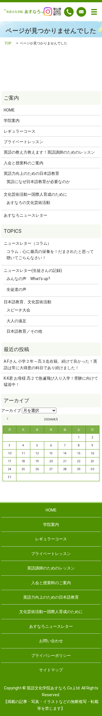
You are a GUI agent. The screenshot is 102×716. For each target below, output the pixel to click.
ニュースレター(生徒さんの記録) (33, 270)
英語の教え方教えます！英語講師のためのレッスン (49, 152)
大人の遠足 (16, 321)
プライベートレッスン (23, 141)
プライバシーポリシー (51, 655)
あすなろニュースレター (25, 215)
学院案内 (12, 120)
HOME (9, 110)
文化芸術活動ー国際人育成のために (35, 194)
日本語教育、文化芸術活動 (27, 302)
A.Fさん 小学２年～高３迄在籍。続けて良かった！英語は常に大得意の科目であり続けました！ (50, 364)
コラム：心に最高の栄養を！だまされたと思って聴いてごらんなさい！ (50, 254)
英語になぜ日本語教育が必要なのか (38, 181)
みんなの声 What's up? (28, 278)
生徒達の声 (16, 289)
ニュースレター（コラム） (27, 243)
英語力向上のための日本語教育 (31, 173)
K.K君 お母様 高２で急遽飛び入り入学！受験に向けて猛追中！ (51, 381)
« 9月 (8, 418)
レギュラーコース (19, 131)
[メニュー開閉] (94, 12)
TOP (8, 43)
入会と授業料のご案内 (23, 163)
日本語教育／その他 (24, 331)
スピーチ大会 (18, 310)
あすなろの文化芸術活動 (28, 202)
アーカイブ (11, 410)
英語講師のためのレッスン (51, 568)
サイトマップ (51, 670)
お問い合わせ (51, 640)
